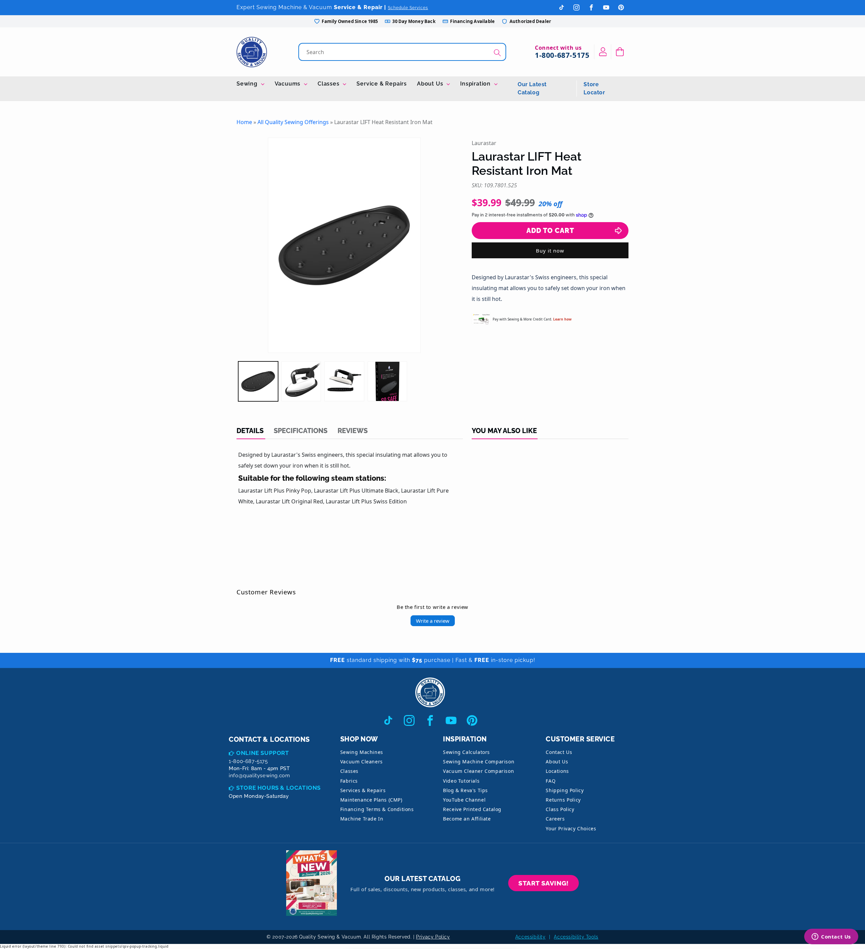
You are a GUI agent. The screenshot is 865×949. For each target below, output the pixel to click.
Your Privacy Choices (571, 828)
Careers (555, 818)
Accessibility (530, 937)
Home (244, 122)
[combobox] (403, 52)
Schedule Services (408, 7)
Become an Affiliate (467, 818)
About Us (431, 83)
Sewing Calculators (466, 752)
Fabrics (349, 781)
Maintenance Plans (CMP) (371, 800)
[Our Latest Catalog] (311, 883)
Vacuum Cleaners (361, 761)
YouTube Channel (464, 800)
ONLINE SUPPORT (262, 753)
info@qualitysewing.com (259, 776)
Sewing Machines (361, 752)
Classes (329, 83)
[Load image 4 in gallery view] (387, 381)
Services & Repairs (363, 790)
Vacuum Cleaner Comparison (478, 771)
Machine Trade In (362, 818)
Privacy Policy (433, 937)
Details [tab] (250, 430)
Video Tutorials (461, 781)
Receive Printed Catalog (472, 809)
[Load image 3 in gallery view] (344, 381)
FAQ (550, 781)
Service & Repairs (381, 83)
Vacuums (288, 83)
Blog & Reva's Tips (465, 790)
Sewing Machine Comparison (478, 761)
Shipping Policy (565, 790)
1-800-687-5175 (562, 55)
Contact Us (559, 752)
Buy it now (550, 250)
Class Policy (560, 809)
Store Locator (594, 88)
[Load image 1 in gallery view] (258, 381)
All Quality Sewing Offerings (293, 122)
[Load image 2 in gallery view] (301, 381)
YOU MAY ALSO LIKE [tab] (504, 430)
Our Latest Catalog (532, 88)
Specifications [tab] (300, 430)
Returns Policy (563, 800)
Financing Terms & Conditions (377, 809)
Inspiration (476, 83)
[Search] (497, 52)
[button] (620, 51)
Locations (557, 771)
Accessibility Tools (576, 937)
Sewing (248, 83)
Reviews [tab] (353, 430)
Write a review (432, 620)
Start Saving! (543, 883)
